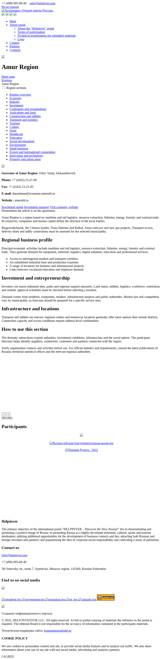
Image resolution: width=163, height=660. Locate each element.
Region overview (20, 94)
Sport (13, 130)
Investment (16, 105)
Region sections (16, 88)
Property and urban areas (25, 159)
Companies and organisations (28, 109)
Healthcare (16, 134)
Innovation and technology (26, 155)
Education (16, 137)
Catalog (14, 42)
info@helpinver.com (42, 3)
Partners (15, 46)
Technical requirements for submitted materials (46, 35)
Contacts (15, 50)
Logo (20, 39)
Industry (15, 101)
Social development (22, 141)
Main (13, 21)
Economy (16, 98)
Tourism (15, 123)
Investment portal (12, 207)
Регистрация (10, 7)
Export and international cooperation (32, 152)
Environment (18, 145)
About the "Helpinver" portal (35, 28)
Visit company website (64, 207)
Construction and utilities (25, 116)
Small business (19, 148)
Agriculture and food (23, 112)
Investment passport (36, 207)
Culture (14, 127)
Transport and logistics (24, 119)
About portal (17, 25)
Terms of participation (31, 32)
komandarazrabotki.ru (57, 630)
